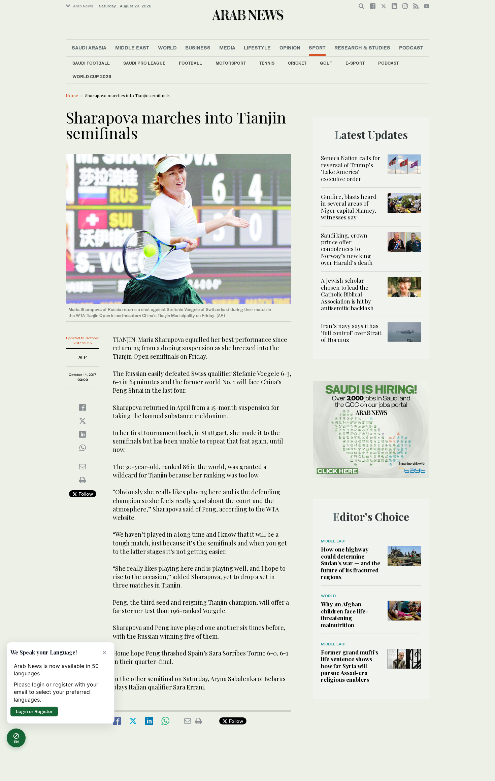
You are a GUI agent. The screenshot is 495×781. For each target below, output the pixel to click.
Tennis (266, 63)
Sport (317, 47)
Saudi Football (91, 63)
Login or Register (34, 711)
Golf (326, 63)
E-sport (355, 63)
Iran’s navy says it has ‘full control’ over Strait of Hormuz (351, 332)
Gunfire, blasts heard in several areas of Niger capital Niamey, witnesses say (348, 207)
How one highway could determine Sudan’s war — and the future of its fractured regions (350, 562)
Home (72, 95)
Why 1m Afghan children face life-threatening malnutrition (344, 614)
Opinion (289, 47)
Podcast (388, 63)
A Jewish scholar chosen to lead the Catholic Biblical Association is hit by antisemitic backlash (347, 294)
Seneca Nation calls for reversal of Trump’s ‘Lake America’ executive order (350, 168)
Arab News (83, 6)
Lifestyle (257, 47)
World (167, 47)
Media (227, 47)
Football (190, 63)
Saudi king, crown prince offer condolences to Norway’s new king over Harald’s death (347, 249)
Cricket (297, 63)
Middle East (132, 47)
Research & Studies (362, 47)
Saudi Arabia (89, 47)
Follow (85, 494)
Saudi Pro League (144, 63)
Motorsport (231, 63)
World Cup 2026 (91, 76)
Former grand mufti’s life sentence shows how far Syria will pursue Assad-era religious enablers (349, 665)
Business (197, 47)
